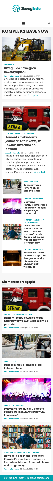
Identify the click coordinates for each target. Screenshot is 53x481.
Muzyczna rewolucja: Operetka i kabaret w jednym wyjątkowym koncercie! (12, 206)
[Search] (49, 23)
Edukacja (28, 220)
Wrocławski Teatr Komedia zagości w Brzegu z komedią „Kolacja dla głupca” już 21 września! (12, 258)
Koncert (27, 199)
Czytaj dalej (33, 95)
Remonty (9, 133)
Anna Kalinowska (11, 76)
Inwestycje (9, 64)
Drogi (26, 182)
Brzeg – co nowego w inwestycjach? (26, 49)
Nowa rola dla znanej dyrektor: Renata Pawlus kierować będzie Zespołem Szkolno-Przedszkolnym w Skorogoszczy (12, 232)
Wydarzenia (20, 133)
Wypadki (30, 133)
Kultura (27, 249)
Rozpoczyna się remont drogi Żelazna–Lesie (12, 186)
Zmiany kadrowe (31, 222)
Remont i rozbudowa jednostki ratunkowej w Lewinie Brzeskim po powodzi (26, 118)
